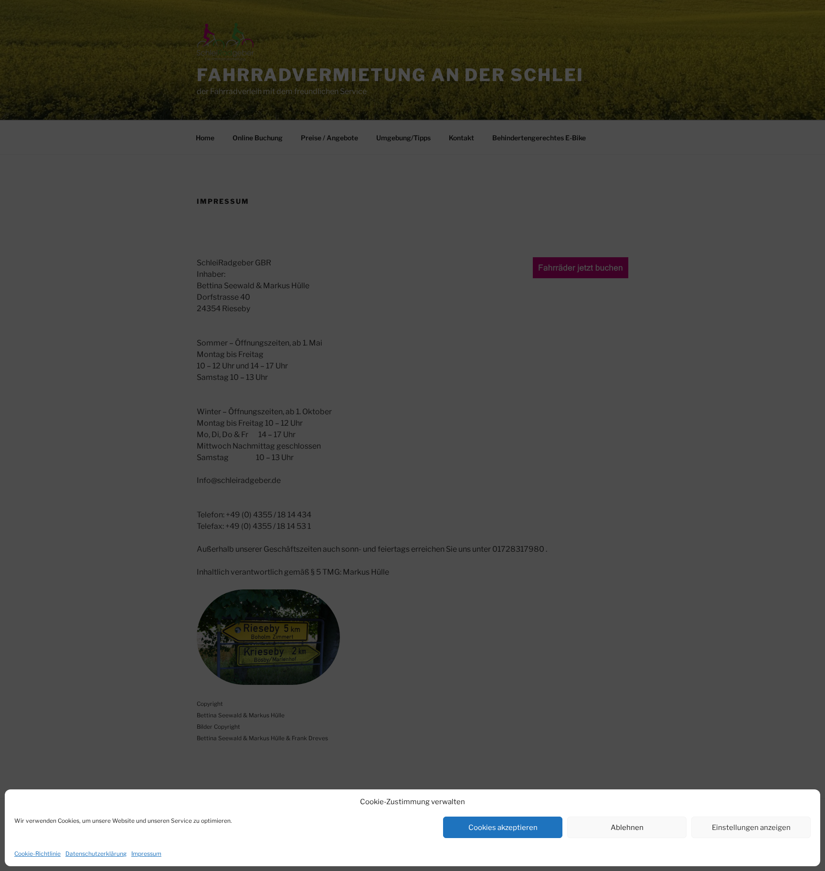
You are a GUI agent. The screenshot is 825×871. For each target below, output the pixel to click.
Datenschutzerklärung (96, 853)
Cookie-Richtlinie (37, 853)
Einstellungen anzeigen (751, 827)
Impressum (146, 853)
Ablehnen (627, 827)
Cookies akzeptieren (503, 827)
